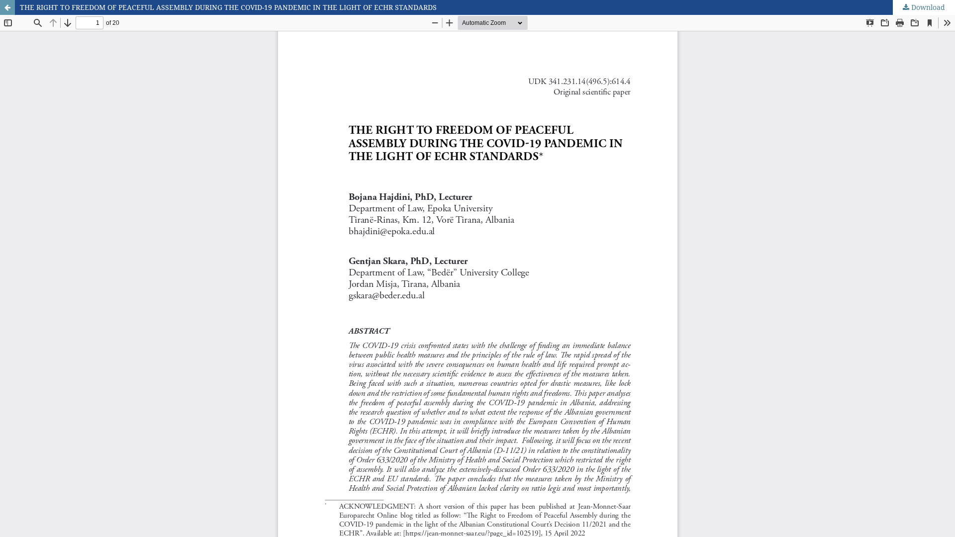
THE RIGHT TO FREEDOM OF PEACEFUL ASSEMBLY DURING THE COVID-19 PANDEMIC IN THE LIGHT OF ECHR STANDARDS (228, 7)
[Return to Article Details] (7, 7)
